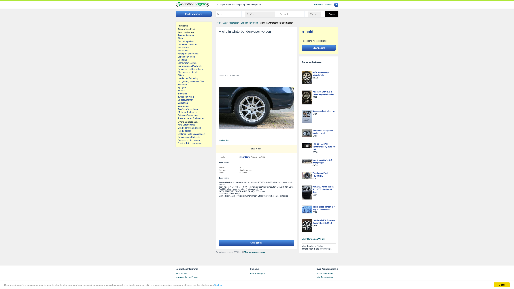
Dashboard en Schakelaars (190, 69)
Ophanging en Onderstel (189, 137)
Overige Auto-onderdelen (189, 143)
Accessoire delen (186, 35)
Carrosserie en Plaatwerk (190, 66)
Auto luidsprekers (186, 41)
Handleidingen (184, 131)
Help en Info (181, 273)
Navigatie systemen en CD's (191, 81)
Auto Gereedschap (186, 124)
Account (328, 4)
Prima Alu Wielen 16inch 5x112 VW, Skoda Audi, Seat (323, 189)
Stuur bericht (256, 243)
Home (219, 23)
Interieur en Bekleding (188, 78)
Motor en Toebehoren (188, 112)
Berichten (318, 4)
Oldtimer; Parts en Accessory (191, 134)
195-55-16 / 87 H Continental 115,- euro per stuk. (324, 147)
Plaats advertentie (325, 273)
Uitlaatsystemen (185, 100)
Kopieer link (224, 140)
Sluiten (501, 284)
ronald (307, 31)
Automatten (183, 47)
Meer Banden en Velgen (313, 239)
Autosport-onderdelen (188, 53)
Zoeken (332, 14)
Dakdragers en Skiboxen (189, 128)
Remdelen (182, 84)
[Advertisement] (256, 53)
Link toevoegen (257, 273)
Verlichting (183, 103)
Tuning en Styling (186, 97)
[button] (256, 108)
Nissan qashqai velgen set (324, 111)
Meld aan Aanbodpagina (254, 252)
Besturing (182, 60)
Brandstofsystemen (187, 63)
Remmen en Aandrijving (189, 140)
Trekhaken (182, 93)
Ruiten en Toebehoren (188, 115)
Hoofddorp (245, 157)
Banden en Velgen (186, 57)
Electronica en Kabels (188, 72)
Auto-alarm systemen (188, 44)
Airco (180, 38)
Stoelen (181, 90)
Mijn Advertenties (324, 277)
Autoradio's (183, 50)
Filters (181, 75)
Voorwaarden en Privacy (187, 277)
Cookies (218, 284)
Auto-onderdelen (231, 23)
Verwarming (183, 106)
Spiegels (182, 87)
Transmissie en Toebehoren (191, 118)
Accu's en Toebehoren (188, 109)
